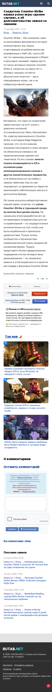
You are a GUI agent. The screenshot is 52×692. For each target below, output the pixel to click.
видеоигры (19, 273)
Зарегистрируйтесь (12, 300)
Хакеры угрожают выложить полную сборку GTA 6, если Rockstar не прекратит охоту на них (24, 371)
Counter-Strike (9, 273)
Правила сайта (29, 491)
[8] (26, 391)
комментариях (33, 309)
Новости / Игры (20, 32)
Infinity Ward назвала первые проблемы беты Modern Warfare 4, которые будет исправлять (25, 445)
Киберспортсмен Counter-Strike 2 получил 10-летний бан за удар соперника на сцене (26, 564)
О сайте (17, 669)
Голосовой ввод (29, 529)
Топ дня (11, 336)
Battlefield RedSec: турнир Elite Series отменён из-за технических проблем (24, 596)
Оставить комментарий (21, 467)
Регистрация (40, 301)
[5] (26, 427)
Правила (7, 669)
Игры (6, 32)
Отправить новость (23, 665)
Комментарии (16, 286)
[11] (26, 354)
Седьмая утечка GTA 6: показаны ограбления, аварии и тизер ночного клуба (24, 408)
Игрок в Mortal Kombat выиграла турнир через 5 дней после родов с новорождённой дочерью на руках (26, 613)
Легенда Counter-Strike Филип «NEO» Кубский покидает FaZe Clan (25, 580)
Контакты (7, 665)
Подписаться (39, 294)
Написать (37, 286)
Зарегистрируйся (24, 477)
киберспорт (29, 273)
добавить (12, 529)
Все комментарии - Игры (17, 541)
